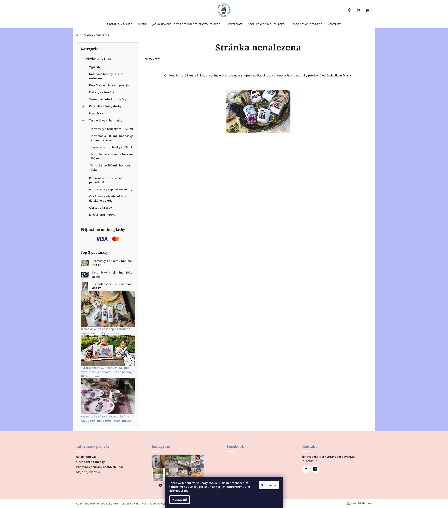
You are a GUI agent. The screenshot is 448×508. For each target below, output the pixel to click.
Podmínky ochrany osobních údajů (100, 467)
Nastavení (179, 499)
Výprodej (95, 67)
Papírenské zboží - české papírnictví (106, 180)
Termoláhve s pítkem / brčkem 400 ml (111, 156)
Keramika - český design (106, 106)
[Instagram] (315, 469)
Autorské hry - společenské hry (110, 189)
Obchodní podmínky (90, 462)
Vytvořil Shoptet (361, 503)
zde (186, 491)
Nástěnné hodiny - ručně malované (106, 76)
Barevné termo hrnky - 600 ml (111, 147)
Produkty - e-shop (98, 58)
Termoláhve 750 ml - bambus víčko (110, 167)
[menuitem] (119, 24)
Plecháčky (96, 113)
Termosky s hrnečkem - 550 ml (111, 129)
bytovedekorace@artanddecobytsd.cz (328, 457)
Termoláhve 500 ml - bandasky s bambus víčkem (111, 138)
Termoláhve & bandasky (106, 120)
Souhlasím (268, 485)
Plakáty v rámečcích (103, 92)
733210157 (309, 461)
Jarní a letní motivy (102, 215)
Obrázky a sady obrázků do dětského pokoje (108, 198)
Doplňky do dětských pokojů (109, 85)
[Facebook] (306, 469)
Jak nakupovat (86, 457)
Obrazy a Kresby (100, 208)
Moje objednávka (88, 472)
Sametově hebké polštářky (107, 99)
